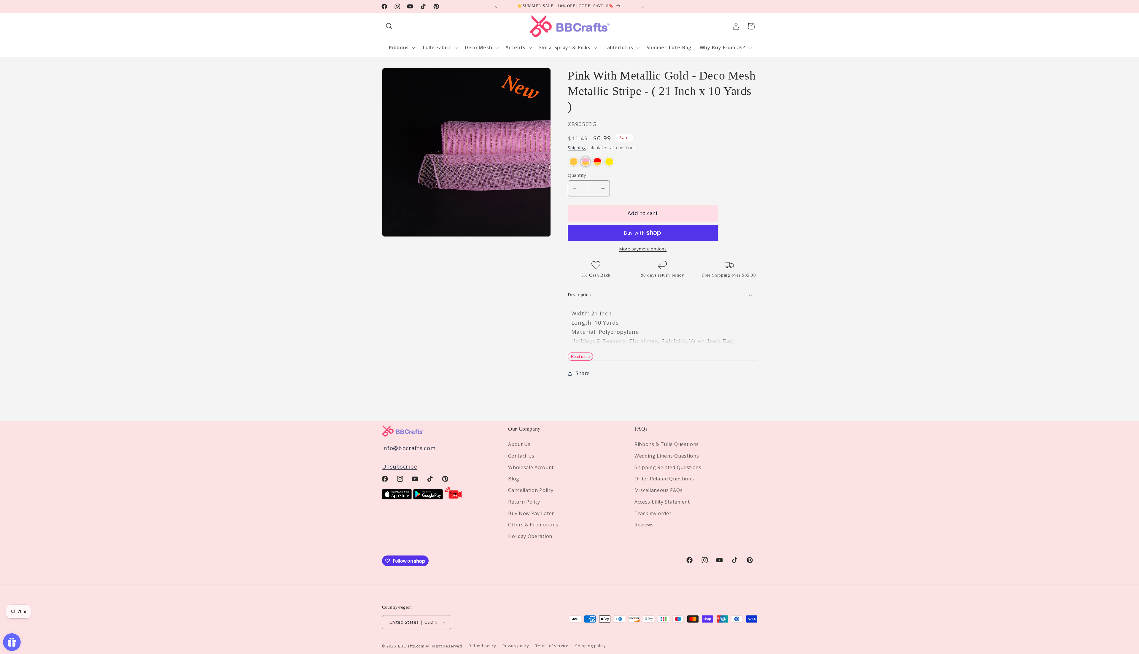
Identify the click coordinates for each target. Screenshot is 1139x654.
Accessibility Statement (662, 502)
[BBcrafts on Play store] (428, 497)
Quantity (577, 175)
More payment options (643, 249)
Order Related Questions (664, 479)
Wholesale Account (531, 467)
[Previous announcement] (495, 6)
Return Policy (524, 502)
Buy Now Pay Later (531, 513)
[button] (389, 26)
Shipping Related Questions (667, 467)
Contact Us (521, 456)
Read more (580, 357)
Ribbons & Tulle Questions (666, 444)
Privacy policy (515, 646)
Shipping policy (590, 646)
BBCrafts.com (411, 646)
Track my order (653, 513)
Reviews (644, 525)
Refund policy (482, 646)
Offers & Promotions (533, 525)
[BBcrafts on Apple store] (397, 497)
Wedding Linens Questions (666, 456)
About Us (519, 444)
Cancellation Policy (530, 490)
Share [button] (583, 373)
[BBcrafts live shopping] (453, 497)
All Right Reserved (444, 646)
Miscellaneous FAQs (658, 490)
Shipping (577, 148)
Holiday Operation (530, 536)
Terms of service (552, 646)
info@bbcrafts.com (409, 448)
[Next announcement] (643, 6)
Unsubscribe (400, 466)
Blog (513, 479)
